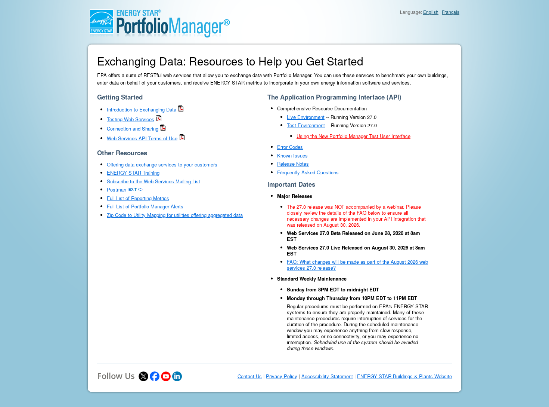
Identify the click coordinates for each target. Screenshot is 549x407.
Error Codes (290, 146)
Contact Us (250, 376)
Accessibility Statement (327, 376)
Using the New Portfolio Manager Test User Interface (353, 136)
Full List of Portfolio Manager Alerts (145, 206)
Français (450, 12)
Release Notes (293, 163)
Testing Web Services (130, 119)
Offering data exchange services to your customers (162, 164)
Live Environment (306, 116)
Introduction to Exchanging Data (141, 109)
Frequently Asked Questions (308, 172)
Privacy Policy (281, 376)
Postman (116, 189)
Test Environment (306, 125)
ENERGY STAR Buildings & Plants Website (404, 376)
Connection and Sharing (132, 128)
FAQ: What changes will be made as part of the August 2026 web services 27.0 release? (357, 264)
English (430, 12)
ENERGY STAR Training (133, 172)
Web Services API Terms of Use (142, 138)
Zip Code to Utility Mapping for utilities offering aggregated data (175, 214)
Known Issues (292, 155)
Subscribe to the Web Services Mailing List (153, 181)
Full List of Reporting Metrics (138, 198)
